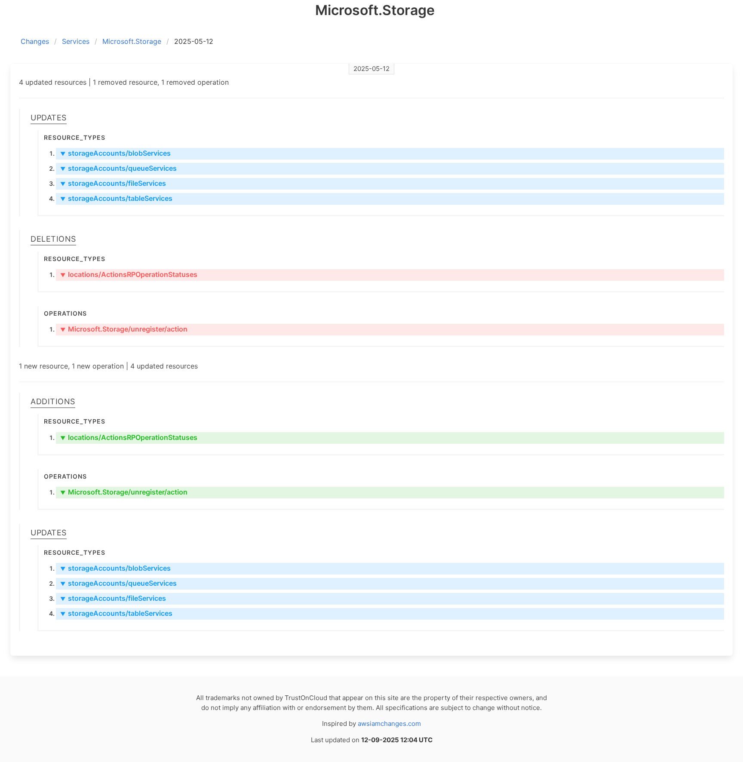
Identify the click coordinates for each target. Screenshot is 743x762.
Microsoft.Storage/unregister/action (123, 329)
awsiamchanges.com (389, 723)
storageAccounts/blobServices (115, 153)
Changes (35, 41)
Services (75, 41)
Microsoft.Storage (131, 41)
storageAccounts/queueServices (118, 168)
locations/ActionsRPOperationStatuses (128, 274)
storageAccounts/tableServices (116, 198)
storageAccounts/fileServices (113, 183)
